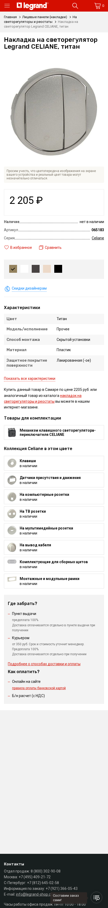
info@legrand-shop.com (36, 894)
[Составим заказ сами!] (96, 897)
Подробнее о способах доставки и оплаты (44, 664)
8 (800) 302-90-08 (46, 871)
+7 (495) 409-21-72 (35, 877)
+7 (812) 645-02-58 (43, 883)
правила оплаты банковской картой (39, 688)
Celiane (98, 238)
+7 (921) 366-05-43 (62, 888)
